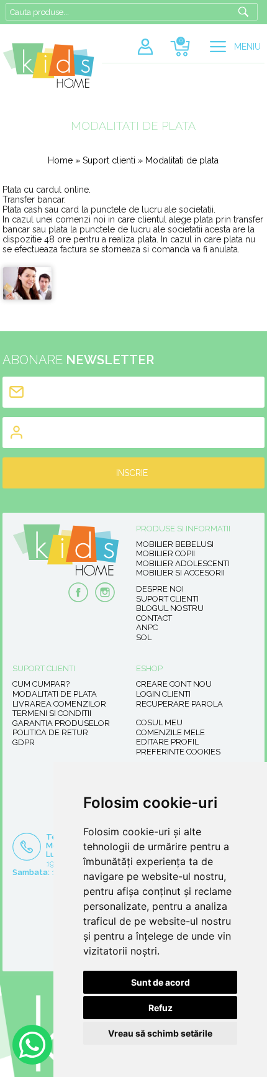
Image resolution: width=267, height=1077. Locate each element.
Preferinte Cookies (178, 751)
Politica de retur (50, 732)
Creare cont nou (174, 684)
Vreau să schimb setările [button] (160, 1033)
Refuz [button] (160, 1007)
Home (60, 160)
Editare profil (167, 741)
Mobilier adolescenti (183, 563)
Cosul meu (159, 722)
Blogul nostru (170, 608)
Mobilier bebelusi (175, 544)
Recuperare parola (179, 703)
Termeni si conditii (51, 713)
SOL (144, 637)
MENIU (247, 47)
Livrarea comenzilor (59, 703)
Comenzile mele (170, 732)
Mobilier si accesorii (180, 572)
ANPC (147, 627)
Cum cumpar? (41, 684)
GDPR (23, 742)
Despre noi (160, 588)
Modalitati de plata (54, 694)
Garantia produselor (61, 723)
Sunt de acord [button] (160, 982)
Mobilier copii (165, 553)
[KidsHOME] (48, 85)
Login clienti (163, 694)
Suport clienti (109, 160)
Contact (154, 618)
